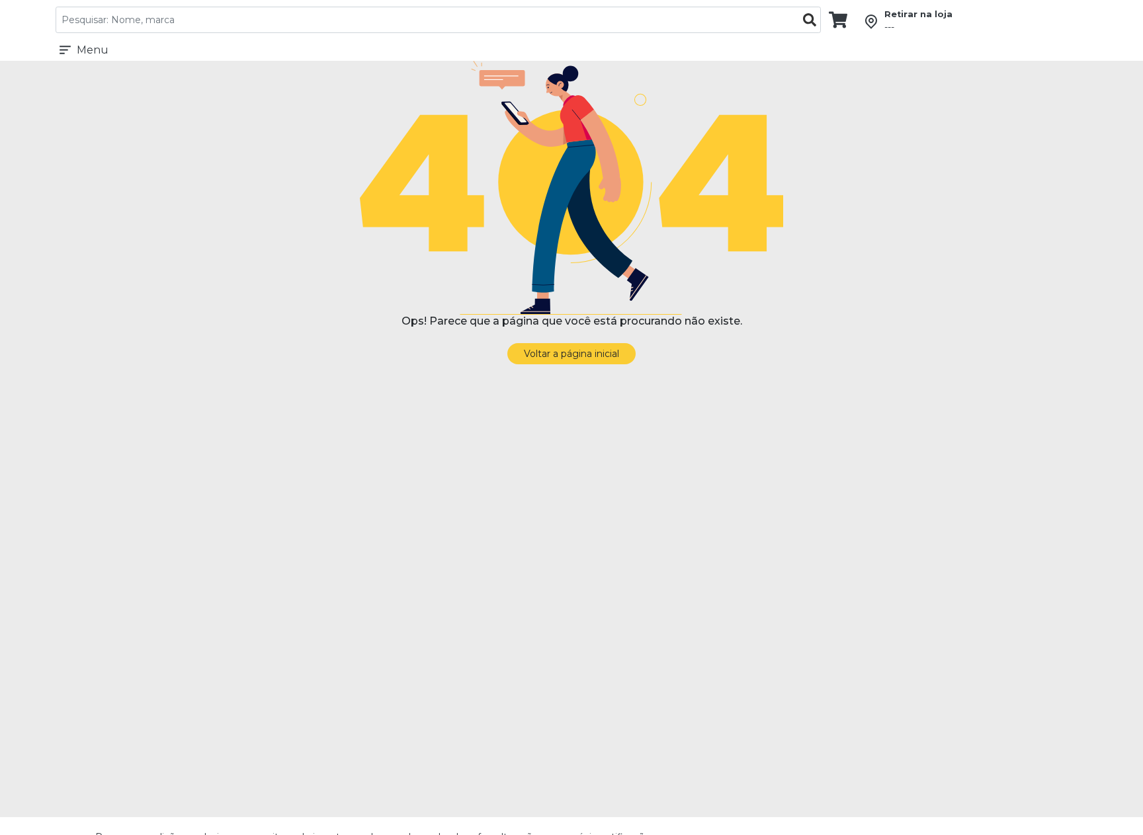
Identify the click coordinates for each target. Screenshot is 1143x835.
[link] (838, 19)
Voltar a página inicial (571, 354)
